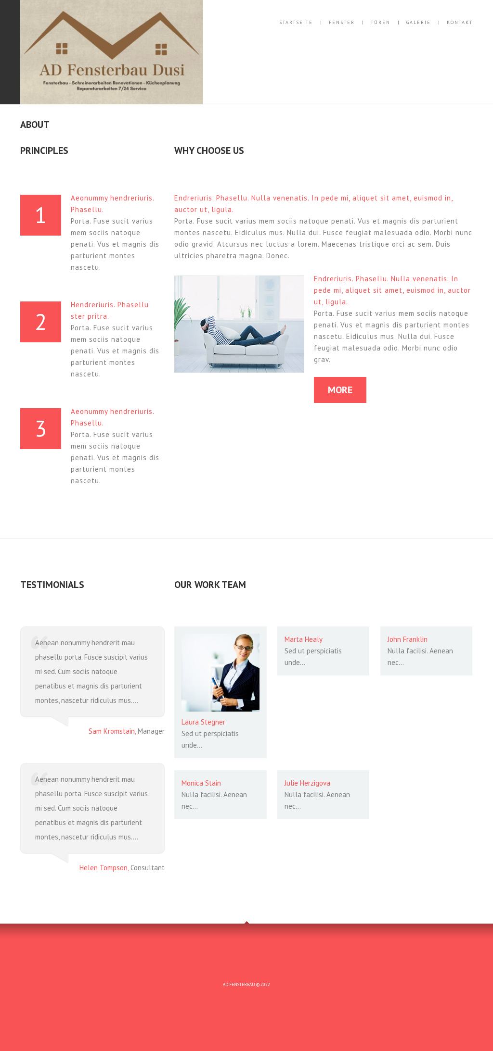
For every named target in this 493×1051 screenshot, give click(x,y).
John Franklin (408, 639)
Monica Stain (201, 783)
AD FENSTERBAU (239, 984)
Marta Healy (304, 639)
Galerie (418, 22)
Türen (380, 22)
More (340, 390)
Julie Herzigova (307, 783)
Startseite (296, 22)
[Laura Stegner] (220, 673)
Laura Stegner (203, 721)
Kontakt (460, 22)
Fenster (342, 22)
